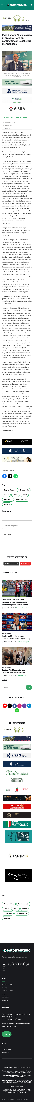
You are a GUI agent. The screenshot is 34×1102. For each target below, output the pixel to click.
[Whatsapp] (17, 710)
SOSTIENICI (5, 1008)
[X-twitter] (9, 705)
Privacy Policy (6, 1052)
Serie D (15, 495)
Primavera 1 (8, 499)
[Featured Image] (17, 588)
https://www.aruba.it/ (17, 1086)
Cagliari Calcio (9, 490)
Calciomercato (23, 490)
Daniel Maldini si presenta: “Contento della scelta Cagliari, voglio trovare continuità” (17, 638)
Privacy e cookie (6, 1049)
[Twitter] (10, 476)
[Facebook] (4, 476)
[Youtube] (5, 705)
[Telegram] (29, 705)
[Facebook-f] (14, 705)
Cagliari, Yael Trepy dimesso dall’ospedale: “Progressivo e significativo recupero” (13, 672)
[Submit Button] (29, 687)
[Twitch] (24, 705)
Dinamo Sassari (21, 499)
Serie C (6, 495)
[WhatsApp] (15, 476)
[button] (2, 5)
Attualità (7, 504)
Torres (24, 495)
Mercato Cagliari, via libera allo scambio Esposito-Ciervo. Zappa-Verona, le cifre (15, 604)
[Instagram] (19, 705)
